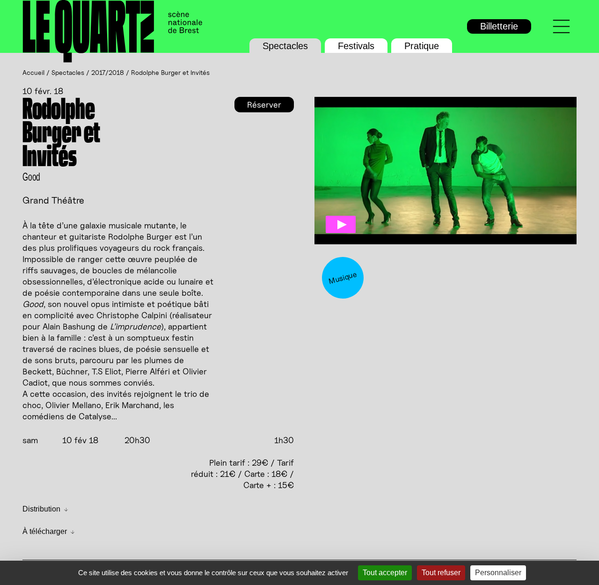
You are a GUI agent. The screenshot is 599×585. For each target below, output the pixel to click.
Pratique (421, 46)
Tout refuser (441, 573)
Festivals (356, 46)
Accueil (33, 72)
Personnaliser (498, 573)
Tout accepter (385, 573)
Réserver (264, 105)
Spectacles (285, 46)
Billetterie (499, 26)
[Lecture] (341, 224)
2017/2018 (107, 72)
